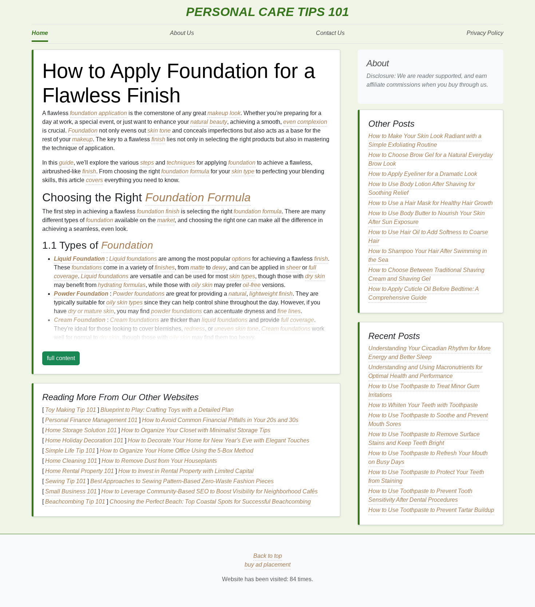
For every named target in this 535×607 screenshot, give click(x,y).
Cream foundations (134, 320)
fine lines (289, 311)
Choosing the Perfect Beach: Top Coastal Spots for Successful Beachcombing (210, 501)
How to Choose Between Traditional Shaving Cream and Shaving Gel (426, 274)
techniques (181, 162)
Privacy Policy (485, 33)
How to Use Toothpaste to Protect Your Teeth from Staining (426, 476)
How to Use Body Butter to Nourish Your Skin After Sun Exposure (426, 217)
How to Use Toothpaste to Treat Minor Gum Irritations (423, 390)
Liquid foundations (133, 259)
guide (66, 162)
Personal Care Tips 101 (267, 12)
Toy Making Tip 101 (70, 410)
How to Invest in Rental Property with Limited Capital (186, 471)
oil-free (252, 285)
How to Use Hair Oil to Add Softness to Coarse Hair (428, 236)
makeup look (224, 113)
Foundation (83, 130)
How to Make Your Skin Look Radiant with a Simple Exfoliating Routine (425, 140)
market (166, 220)
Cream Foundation (80, 320)
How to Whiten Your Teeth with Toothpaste (423, 405)
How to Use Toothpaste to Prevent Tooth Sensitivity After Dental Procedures (420, 495)
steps (147, 162)
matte (197, 267)
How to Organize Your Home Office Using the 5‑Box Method (176, 451)
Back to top (267, 556)
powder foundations (176, 311)
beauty (218, 122)
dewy (219, 267)
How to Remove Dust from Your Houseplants (159, 461)
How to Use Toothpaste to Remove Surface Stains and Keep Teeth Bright (424, 438)
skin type (242, 171)
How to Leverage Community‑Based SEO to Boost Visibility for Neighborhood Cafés (209, 491)
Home (40, 33)
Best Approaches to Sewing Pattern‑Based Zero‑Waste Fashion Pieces (182, 481)
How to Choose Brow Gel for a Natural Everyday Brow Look (430, 159)
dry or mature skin (91, 311)
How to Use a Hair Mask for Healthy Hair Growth (430, 203)
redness (194, 329)
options (241, 259)
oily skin (202, 285)
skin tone (159, 130)
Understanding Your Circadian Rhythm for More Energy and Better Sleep (429, 352)
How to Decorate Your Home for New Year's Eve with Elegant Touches (218, 440)
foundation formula (185, 171)
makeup (82, 139)
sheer (293, 267)
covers (94, 180)
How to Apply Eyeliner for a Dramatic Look (422, 174)
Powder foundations (139, 294)
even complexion (305, 122)
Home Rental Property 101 (79, 471)
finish (158, 139)
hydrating (110, 285)
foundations (87, 267)
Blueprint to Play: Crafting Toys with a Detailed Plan (167, 410)
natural (199, 122)
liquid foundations (224, 320)
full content (61, 358)
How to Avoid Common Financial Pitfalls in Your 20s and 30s (220, 420)
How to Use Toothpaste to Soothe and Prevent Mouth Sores (428, 419)
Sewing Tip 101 (65, 481)
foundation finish (158, 211)
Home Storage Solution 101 (81, 430)
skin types (242, 276)
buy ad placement (267, 564)
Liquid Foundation (79, 259)
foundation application (98, 113)
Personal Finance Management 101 (91, 420)
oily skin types (124, 302)
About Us (182, 33)
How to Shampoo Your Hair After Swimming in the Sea (427, 255)
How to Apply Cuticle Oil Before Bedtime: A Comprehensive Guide (423, 293)
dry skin (315, 276)
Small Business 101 (71, 491)
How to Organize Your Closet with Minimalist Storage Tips (195, 430)
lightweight (263, 294)
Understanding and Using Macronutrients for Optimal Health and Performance (425, 371)
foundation (241, 162)
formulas (134, 285)
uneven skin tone (236, 329)
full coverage (297, 320)
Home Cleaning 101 (71, 461)
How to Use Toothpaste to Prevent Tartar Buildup (431, 510)
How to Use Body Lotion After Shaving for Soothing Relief (421, 188)
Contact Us (330, 33)
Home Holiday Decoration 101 (84, 440)
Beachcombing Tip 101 (75, 501)
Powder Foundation (81, 294)
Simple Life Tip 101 (70, 451)
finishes (165, 267)
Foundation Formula (198, 197)
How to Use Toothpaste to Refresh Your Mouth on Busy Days (428, 457)
